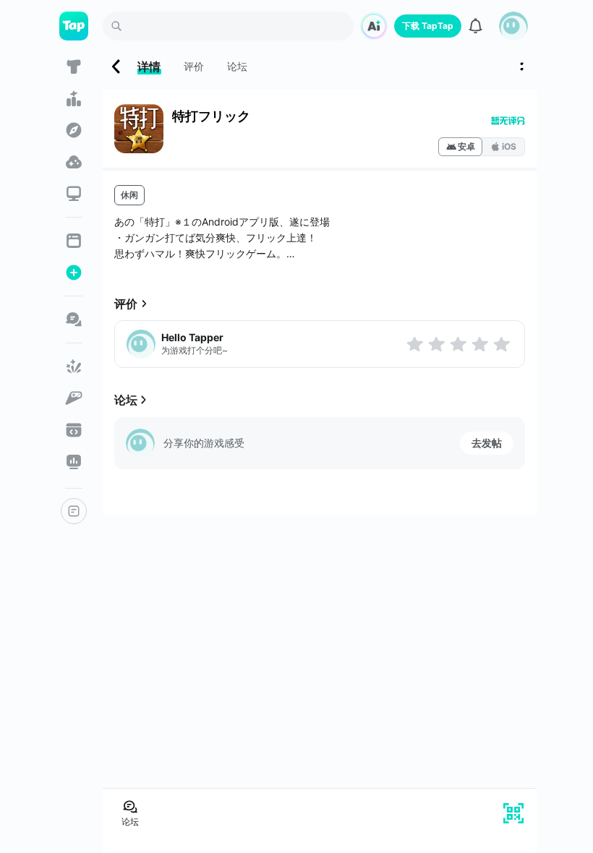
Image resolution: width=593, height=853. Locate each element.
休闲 (129, 194)
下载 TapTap (427, 25)
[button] (513, 26)
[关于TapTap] (74, 511)
